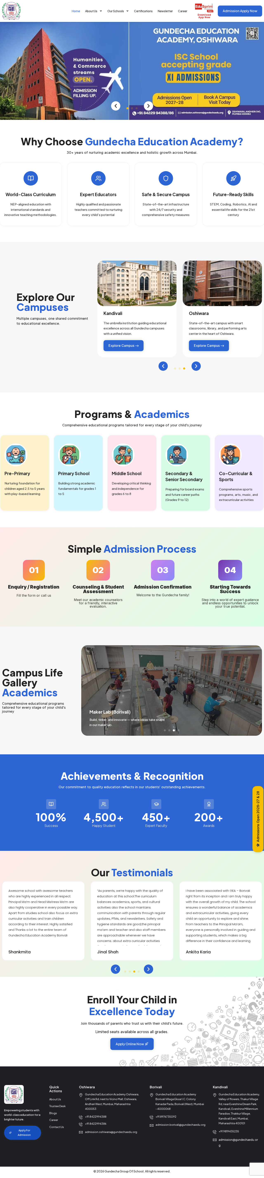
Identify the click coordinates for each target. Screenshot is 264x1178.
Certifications (143, 11)
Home (76, 11)
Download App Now (204, 16)
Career (182, 11)
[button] (115, 106)
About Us (91, 11)
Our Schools (115, 11)
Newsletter (165, 11)
